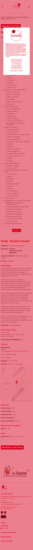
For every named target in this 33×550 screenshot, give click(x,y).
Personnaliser (16, 67)
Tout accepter (16, 60)
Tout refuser (16, 64)
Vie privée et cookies (16, 70)
